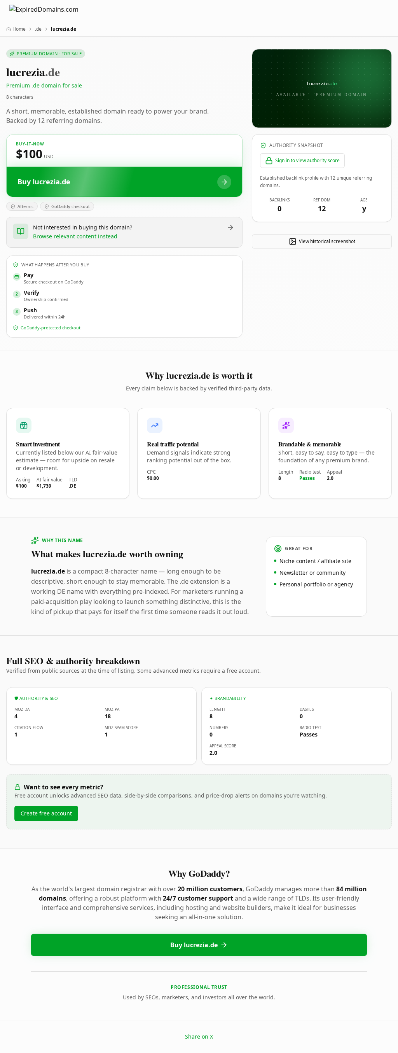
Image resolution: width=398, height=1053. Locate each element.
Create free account (46, 813)
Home (19, 29)
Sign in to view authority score (307, 160)
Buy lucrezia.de (194, 945)
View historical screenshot (327, 241)
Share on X (199, 1036)
